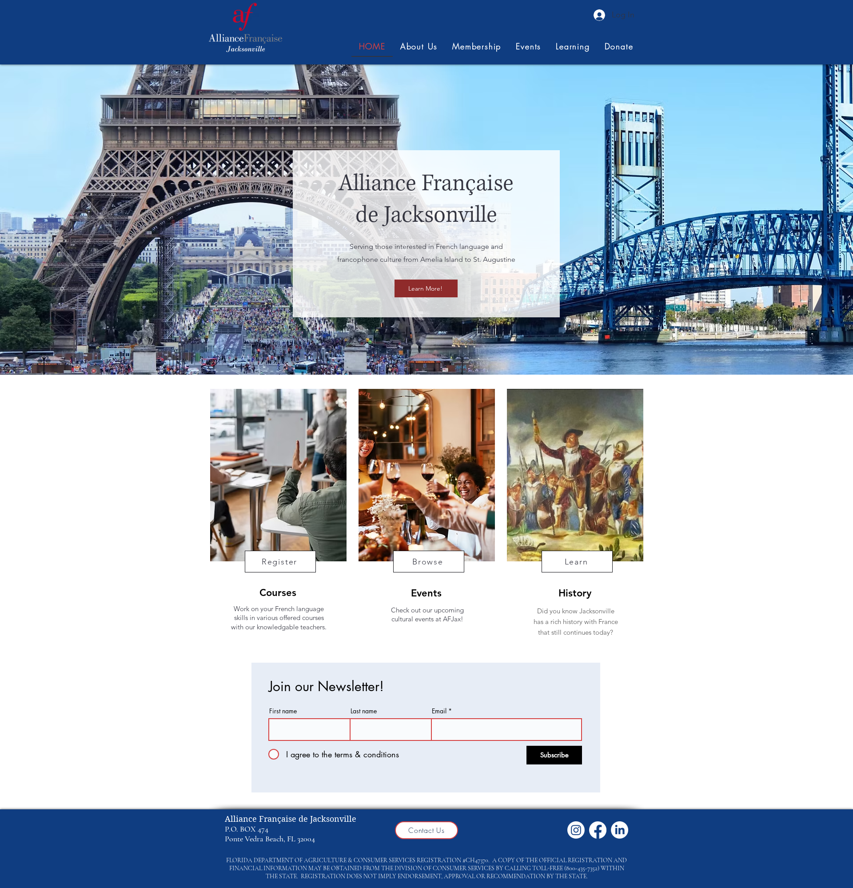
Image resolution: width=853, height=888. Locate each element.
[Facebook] (597, 830)
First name (283, 711)
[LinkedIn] (619, 830)
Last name (364, 711)
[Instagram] (576, 830)
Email (439, 711)
